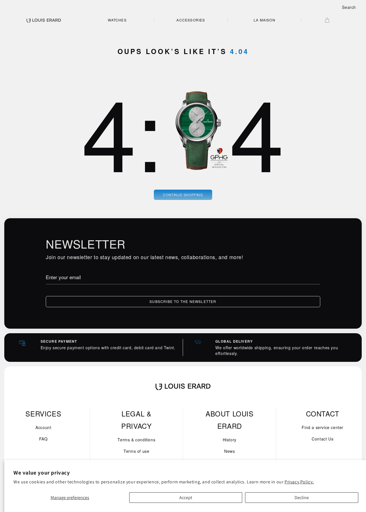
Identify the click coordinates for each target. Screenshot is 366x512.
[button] (349, 7)
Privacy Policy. (299, 482)
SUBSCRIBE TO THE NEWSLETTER (183, 301)
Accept (185, 498)
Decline (302, 498)
